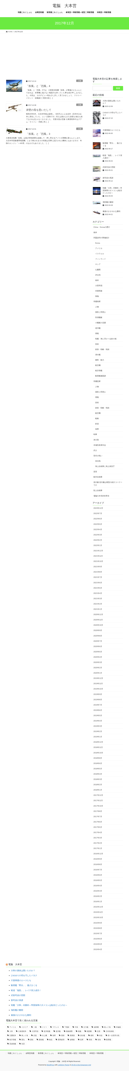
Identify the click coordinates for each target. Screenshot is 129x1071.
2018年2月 (97, 785)
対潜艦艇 (98, 317)
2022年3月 (97, 535)
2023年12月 (98, 508)
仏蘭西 (98, 270)
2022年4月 (97, 529)
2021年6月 (97, 583)
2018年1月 (97, 790)
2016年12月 (98, 854)
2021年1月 (97, 609)
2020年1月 (97, 673)
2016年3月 (97, 891)
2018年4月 (97, 774)
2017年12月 (98, 795)
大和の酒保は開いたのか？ (23, 970)
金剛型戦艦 (30, 1053)
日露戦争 (12, 1035)
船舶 (97, 418)
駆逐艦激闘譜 (100, 376)
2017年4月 (97, 832)
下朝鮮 (66, 1027)
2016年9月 (97, 859)
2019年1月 (97, 737)
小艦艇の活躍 (100, 323)
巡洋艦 (98, 328)
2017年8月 (97, 811)
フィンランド (100, 259)
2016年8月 (97, 864)
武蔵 (35, 1035)
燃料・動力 (99, 360)
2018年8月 (97, 758)
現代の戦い (97, 456)
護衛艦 (41, 1040)
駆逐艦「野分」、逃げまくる (24, 985)
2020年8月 (97, 636)
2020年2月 (97, 668)
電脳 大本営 (15, 964)
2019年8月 (97, 700)
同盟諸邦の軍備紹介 (101, 238)
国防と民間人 (100, 312)
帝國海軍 (97, 301)
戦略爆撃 (69, 1031)
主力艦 (85, 1027)
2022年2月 (97, 540)
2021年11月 (98, 556)
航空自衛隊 (97, 477)
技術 (97, 344)
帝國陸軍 (97, 381)
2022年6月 (97, 519)
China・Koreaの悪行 (101, 227)
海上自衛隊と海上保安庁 (105, 466)
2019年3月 (97, 726)
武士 (95, 450)
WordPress (50, 1065)
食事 (97, 429)
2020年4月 (97, 657)
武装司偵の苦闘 (109, 167)
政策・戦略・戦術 (102, 349)
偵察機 (96, 1027)
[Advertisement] (64, 52)
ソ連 (35, 1027)
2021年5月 (97, 588)
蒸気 (23, 1040)
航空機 (98, 365)
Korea (97, 243)
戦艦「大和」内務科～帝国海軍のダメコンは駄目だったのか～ (112, 190)
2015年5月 (97, 944)
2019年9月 (97, 694)
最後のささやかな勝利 (111, 211)
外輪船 (118, 1027)
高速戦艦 (12, 1044)
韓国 (90, 1040)
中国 (76, 1027)
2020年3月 (97, 662)
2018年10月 (98, 753)
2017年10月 (98, 806)
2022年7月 (97, 513)
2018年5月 (97, 769)
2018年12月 (98, 742)
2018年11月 (98, 747)
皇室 (95, 472)
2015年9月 (97, 923)
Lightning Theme (63, 1065)
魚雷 (23, 1044)
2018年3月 (97, 779)
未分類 (96, 440)
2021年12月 (98, 551)
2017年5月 (97, 827)
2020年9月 (97, 630)
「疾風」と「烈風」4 (38, 86)
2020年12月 (98, 614)
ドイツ (44, 1027)
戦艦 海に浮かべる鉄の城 (105, 339)
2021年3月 (97, 599)
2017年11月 (98, 800)
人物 (79, 81)
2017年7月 (97, 817)
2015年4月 (97, 949)
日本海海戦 (110, 1031)
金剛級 (72, 1040)
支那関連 (98, 291)
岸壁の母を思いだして (38, 109)
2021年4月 (97, 593)
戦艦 (79, 1031)
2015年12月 (98, 907)
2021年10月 (98, 561)
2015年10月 (98, 917)
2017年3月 (97, 838)
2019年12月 (98, 678)
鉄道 (97, 424)
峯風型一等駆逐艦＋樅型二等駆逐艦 (72, 1053)
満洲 (62, 1035)
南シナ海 (107, 1027)
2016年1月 (97, 901)
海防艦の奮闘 (108, 202)
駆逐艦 (108, 1040)
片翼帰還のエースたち (111, 130)
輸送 (50, 1040)
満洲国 (72, 1035)
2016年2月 (97, 896)
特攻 (100, 1035)
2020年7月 (97, 641)
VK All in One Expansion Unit (81, 1065)
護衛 (31, 1040)
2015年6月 (97, 939)
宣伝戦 (98, 461)
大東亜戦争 (22, 1031)
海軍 (54, 1035)
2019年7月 (97, 705)
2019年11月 (98, 684)
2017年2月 (97, 843)
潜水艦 (98, 355)
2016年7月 (97, 870)
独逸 (97, 296)
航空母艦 (98, 371)
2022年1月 (97, 545)
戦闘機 (89, 1031)
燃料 (92, 1035)
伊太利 (98, 275)
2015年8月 (97, 928)
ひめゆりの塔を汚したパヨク (24, 975)
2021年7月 (97, 577)
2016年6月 (97, 875)
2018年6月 (97, 763)
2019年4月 (97, 721)
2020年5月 (97, 652)
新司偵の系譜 (108, 178)
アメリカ (98, 248)
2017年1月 (97, 848)
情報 (97, 333)
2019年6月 (97, 710)
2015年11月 (98, 912)
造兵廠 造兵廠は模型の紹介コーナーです (107, 483)
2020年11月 (98, 620)
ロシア (98, 264)
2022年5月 (97, 524)
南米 (95, 232)
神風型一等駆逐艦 (96, 1053)
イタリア (24, 1027)
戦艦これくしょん (15, 1053)
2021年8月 (97, 572)
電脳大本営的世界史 (101, 496)
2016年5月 (97, 880)
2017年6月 (97, 822)
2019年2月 (97, 731)
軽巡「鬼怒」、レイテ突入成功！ (26, 990)
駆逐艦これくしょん (46, 1053)
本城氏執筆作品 (99, 445)
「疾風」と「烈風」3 (38, 133)
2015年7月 (97, 933)
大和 (11, 1031)
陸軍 (81, 1040)
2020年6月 (97, 646)
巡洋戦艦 (47, 1031)
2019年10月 (98, 689)
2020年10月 (98, 625)
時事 (95, 434)
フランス (55, 1027)
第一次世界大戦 (113, 1035)
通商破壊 (61, 1040)
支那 (98, 1031)
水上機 (44, 1035)
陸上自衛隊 (97, 490)
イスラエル (99, 254)
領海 (99, 1040)
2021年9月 (97, 567)
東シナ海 (24, 1035)
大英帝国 (98, 286)
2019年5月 (97, 715)
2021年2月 (97, 604)
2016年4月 (97, 886)
